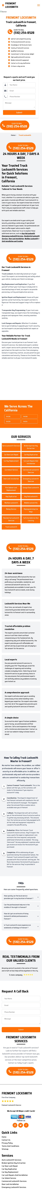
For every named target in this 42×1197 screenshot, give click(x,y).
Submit (19, 112)
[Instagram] (15, 1125)
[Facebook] (26, 1125)
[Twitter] (20, 1125)
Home (13, 135)
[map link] (3, 5)
